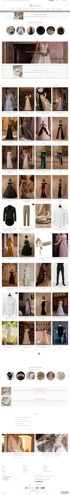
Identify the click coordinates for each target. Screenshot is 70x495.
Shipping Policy (45, 465)
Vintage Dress (25, 8)
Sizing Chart (24, 467)
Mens (42, 8)
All (8, 8)
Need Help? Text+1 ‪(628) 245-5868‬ (24, 0)
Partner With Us (4, 471)
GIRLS (39, 8)
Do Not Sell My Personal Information (47, 471)
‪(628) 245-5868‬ (6, 478)
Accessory (48, 8)
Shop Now (35, 54)
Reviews (5, 0)
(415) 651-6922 (7, 479)
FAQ (7, 0)
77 (36, 353)
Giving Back (3, 472)
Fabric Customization (25, 469)
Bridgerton (19, 8)
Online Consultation (16, 0)
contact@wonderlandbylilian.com (7, 476)
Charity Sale (24, 472)
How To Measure (25, 468)
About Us (3, 465)
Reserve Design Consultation (51, 457)
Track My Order (11, 0)
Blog (2, 469)
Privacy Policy (44, 469)
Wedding (12, 8)
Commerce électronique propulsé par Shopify (35, 491)
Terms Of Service (45, 468)
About (2, 0)
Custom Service (59, 8)
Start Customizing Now (18, 457)
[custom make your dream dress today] (52, 443)
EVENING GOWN (33, 8)
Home (53, 8)
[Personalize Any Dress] (18, 443)
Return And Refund (45, 467)
